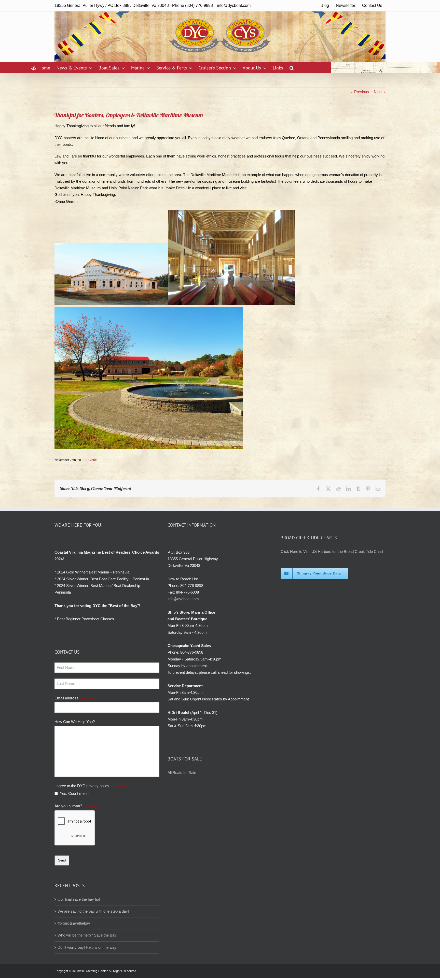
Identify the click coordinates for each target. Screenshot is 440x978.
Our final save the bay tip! (79, 899)
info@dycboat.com (234, 5)
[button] (292, 67)
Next (378, 92)
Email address (75, 698)
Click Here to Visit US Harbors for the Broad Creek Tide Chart (332, 551)
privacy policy (97, 786)
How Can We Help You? (74, 722)
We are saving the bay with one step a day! (93, 911)
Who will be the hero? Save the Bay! (87, 935)
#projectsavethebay (74, 923)
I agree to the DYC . (90, 786)
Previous (361, 92)
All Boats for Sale (182, 772)
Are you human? (76, 806)
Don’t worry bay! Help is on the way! (87, 947)
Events (92, 460)
